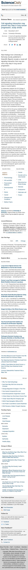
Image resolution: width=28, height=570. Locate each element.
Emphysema (21, 189)
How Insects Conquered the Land (11, 391)
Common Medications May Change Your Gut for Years (13, 460)
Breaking (4, 378)
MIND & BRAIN (4, 423)
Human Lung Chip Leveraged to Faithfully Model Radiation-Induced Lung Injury (13, 281)
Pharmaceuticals (8, 188)
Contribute (17, 547)
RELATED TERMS (20, 169)
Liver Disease (6, 416)
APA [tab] (17, 241)
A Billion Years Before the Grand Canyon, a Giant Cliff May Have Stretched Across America (13, 366)
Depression (5, 429)
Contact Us (7, 542)
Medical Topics (8, 202)
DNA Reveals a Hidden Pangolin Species (13, 406)
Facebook (6, 522)
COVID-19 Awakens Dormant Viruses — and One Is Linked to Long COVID (13, 490)
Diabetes (4, 418)
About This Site (4, 547)
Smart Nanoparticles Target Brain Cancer (13, 393)
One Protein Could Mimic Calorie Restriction (14, 403)
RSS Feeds (7, 510)
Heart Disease (6, 421)
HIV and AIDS (8, 180)
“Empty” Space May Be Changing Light (13, 398)
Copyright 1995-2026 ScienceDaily (12, 551)
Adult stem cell (22, 192)
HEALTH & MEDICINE (6, 413)
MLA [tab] (11, 241)
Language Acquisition (8, 431)
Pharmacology (8, 177)
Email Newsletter (8, 507)
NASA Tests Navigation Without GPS (12, 401)
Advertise (24, 547)
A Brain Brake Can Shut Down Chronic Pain (14, 396)
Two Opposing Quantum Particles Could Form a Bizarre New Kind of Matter (13, 361)
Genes (6, 192)
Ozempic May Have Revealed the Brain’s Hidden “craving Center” (13, 476)
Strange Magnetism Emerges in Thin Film (13, 389)
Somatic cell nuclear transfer (22, 176)
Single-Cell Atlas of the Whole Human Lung (14, 309)
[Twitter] (12, 45)
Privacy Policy (5, 549)
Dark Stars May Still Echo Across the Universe (12, 385)
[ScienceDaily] (11, 3)
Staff (11, 547)
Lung (19, 179)
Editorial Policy (14, 549)
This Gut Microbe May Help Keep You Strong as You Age (12, 486)
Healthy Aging (6, 441)
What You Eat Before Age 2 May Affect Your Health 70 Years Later (14, 452)
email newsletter (21, 9)
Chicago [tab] (23, 241)
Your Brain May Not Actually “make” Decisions (12, 467)
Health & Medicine (4, 173)
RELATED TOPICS (6, 169)
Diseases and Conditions (8, 198)
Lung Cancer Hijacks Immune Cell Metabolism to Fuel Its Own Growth (11, 266)
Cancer (6, 195)
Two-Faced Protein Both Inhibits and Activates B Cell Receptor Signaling (12, 322)
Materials (3, 211)
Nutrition (4, 436)
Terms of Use (23, 549)
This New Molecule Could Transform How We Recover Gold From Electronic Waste (13, 356)
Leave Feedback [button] (8, 539)
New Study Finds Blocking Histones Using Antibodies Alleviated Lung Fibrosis (13, 295)
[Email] (20, 45)
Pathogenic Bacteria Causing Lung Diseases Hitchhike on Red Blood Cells (12, 337)
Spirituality (5, 439)
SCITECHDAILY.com (12, 351)
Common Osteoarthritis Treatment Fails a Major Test (12, 371)
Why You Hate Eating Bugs (9, 382)
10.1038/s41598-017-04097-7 (14, 232)
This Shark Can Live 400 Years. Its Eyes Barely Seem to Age (13, 482)
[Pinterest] (15, 45)
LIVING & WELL (4, 433)
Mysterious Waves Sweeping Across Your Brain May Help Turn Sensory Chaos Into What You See (13, 471)
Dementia (5, 426)
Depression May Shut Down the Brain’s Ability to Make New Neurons (13, 456)
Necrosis (20, 187)
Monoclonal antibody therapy (22, 183)
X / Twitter (6, 524)
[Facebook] (9, 45)
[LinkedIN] (17, 45)
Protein (20, 195)
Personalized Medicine (8, 184)
